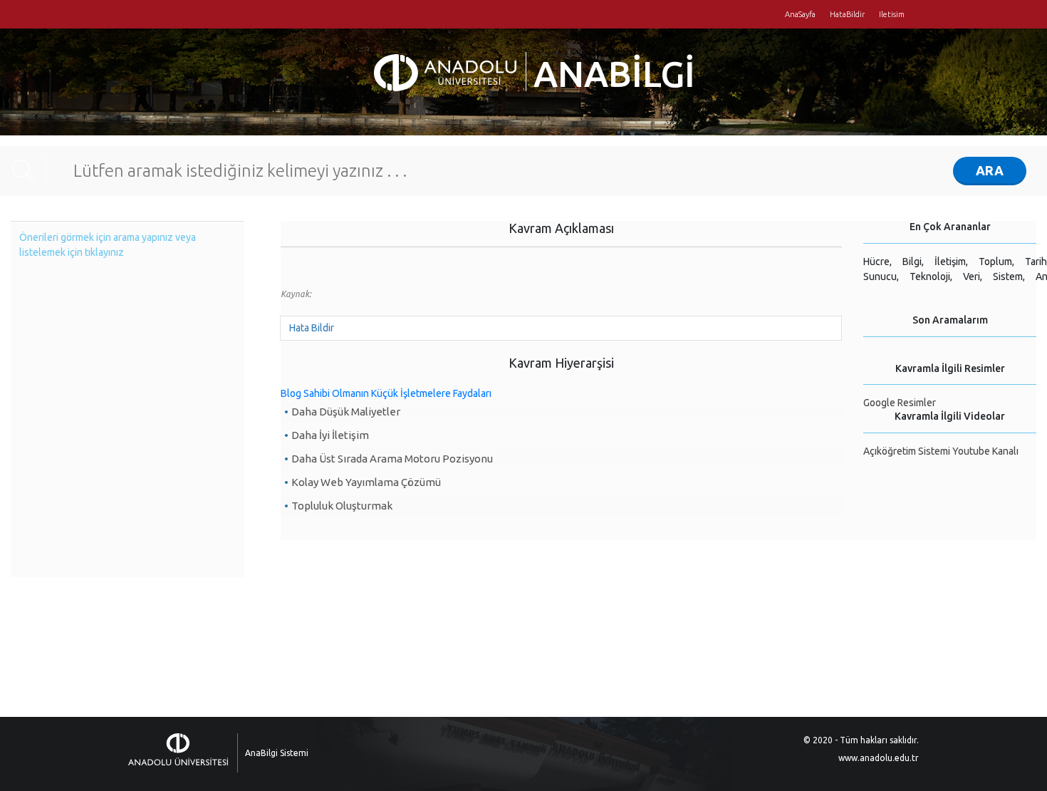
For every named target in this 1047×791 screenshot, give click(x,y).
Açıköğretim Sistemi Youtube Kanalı (941, 451)
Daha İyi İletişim (330, 435)
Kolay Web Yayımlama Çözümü (366, 482)
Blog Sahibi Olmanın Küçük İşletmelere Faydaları (386, 393)
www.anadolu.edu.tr (878, 757)
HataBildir (847, 14)
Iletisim (892, 14)
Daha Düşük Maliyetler (345, 411)
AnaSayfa (800, 14)
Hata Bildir (311, 328)
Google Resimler (899, 402)
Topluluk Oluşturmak (341, 506)
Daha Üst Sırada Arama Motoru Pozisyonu (392, 459)
